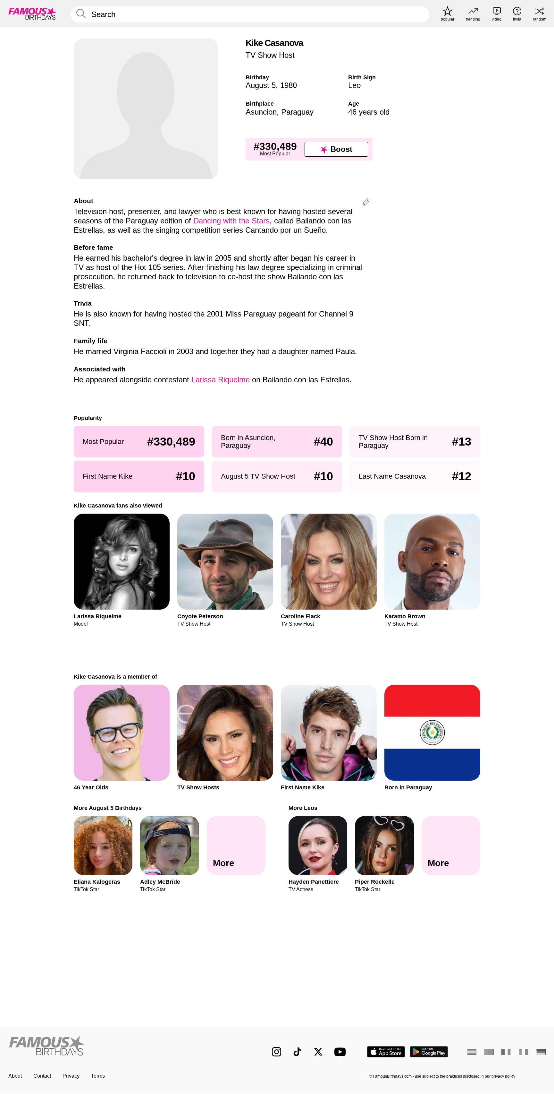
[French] (506, 1052)
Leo (354, 85)
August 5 (261, 85)
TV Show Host (270, 55)
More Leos (303, 807)
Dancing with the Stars (231, 220)
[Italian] (523, 1052)
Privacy (71, 1076)
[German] (541, 1052)
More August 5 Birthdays (108, 807)
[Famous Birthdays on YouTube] (341, 1052)
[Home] (127, 1047)
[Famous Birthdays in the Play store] (429, 1051)
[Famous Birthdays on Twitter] (318, 1051)
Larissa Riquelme (220, 379)
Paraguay (297, 112)
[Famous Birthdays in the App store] (386, 1051)
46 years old (369, 112)
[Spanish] (471, 1052)
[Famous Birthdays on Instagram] (276, 1051)
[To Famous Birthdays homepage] (32, 13)
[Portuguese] (489, 1052)
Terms (98, 1076)
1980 (288, 85)
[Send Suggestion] (366, 203)
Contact (42, 1076)
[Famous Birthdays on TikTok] (297, 1051)
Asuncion (261, 112)
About (15, 1076)
